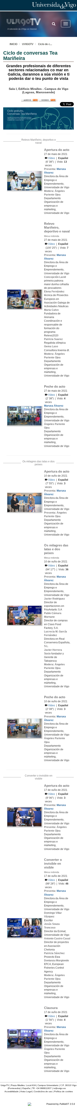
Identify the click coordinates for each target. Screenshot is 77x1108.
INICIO (13, 44)
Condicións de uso (43, 1091)
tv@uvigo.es (59, 1088)
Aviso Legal (26, 1091)
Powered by (60, 1104)
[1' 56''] (24, 1038)
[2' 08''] (24, 728)
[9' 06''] (24, 816)
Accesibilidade (11, 1091)
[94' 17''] (24, 615)
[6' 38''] (24, 180)
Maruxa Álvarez (53, 405)
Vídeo (52, 158)
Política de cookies (63, 1091)
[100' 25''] (24, 299)
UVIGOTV (27, 44)
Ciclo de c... (45, 44)
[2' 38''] (24, 415)
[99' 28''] (24, 927)
